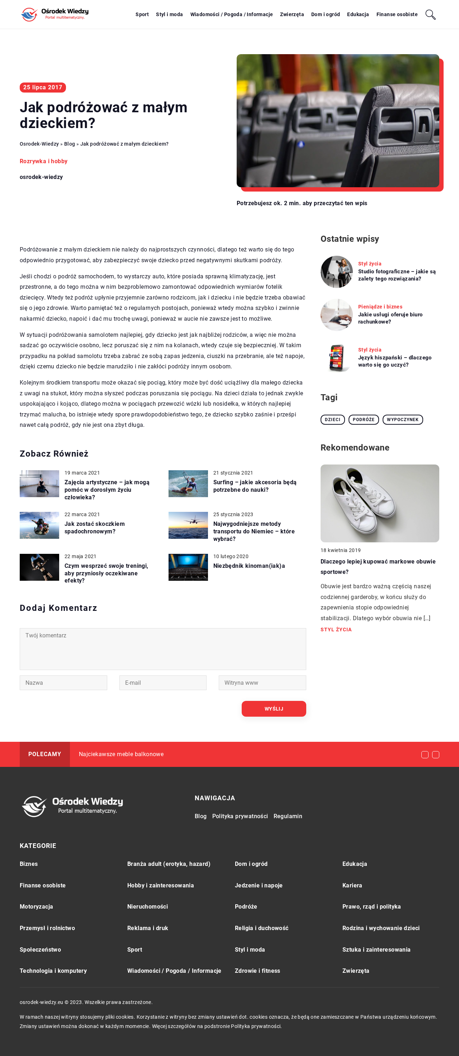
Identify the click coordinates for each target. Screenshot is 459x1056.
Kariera (352, 885)
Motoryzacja (36, 906)
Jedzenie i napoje (259, 885)
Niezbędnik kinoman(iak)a (249, 565)
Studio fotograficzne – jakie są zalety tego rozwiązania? (397, 275)
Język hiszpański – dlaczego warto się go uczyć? (395, 361)
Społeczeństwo (40, 949)
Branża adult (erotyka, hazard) (168, 864)
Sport (142, 14)
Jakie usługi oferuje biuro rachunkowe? (390, 318)
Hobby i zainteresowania (160, 885)
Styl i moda (169, 14)
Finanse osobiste (397, 14)
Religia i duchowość (262, 928)
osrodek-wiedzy (41, 177)
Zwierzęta (292, 14)
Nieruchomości (147, 906)
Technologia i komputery (53, 970)
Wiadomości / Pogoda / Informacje (231, 14)
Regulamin (288, 816)
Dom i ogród (325, 14)
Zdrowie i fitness (257, 970)
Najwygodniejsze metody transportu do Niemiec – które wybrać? (254, 531)
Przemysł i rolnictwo (47, 928)
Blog (201, 816)
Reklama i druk (148, 928)
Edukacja (358, 14)
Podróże (246, 906)
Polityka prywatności (240, 816)
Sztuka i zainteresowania (376, 949)
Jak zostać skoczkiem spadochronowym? (95, 527)
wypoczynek (403, 419)
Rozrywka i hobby (43, 161)
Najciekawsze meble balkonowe (121, 754)
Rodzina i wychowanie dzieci (381, 928)
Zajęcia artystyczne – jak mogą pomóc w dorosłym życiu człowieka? (107, 490)
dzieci (333, 419)
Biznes (29, 864)
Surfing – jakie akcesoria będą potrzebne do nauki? (255, 486)
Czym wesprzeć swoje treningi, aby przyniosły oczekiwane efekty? (106, 573)
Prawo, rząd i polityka (371, 906)
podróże (364, 419)
